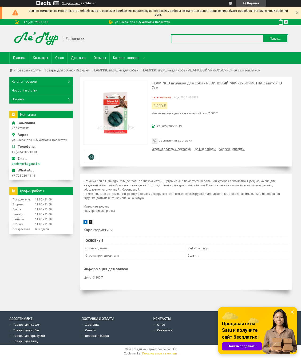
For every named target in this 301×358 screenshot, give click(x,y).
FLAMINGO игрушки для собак (115, 70)
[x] (90, 223)
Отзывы (100, 58)
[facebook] (85, 223)
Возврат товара (97, 335)
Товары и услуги (28, 70)
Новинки (18, 99)
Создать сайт (71, 3)
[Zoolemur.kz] (36, 39)
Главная (19, 58)
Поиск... (275, 38)
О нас (59, 58)
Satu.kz (171, 349)
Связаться (164, 330)
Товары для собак (59, 70)
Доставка (78, 58)
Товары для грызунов (29, 335)
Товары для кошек (26, 324)
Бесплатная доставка (175, 140)
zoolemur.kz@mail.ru (26, 164)
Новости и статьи (24, 90)
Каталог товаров (126, 58)
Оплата (90, 330)
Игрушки (82, 70)
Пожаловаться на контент (159, 353)
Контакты (40, 58)
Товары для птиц (25, 341)
